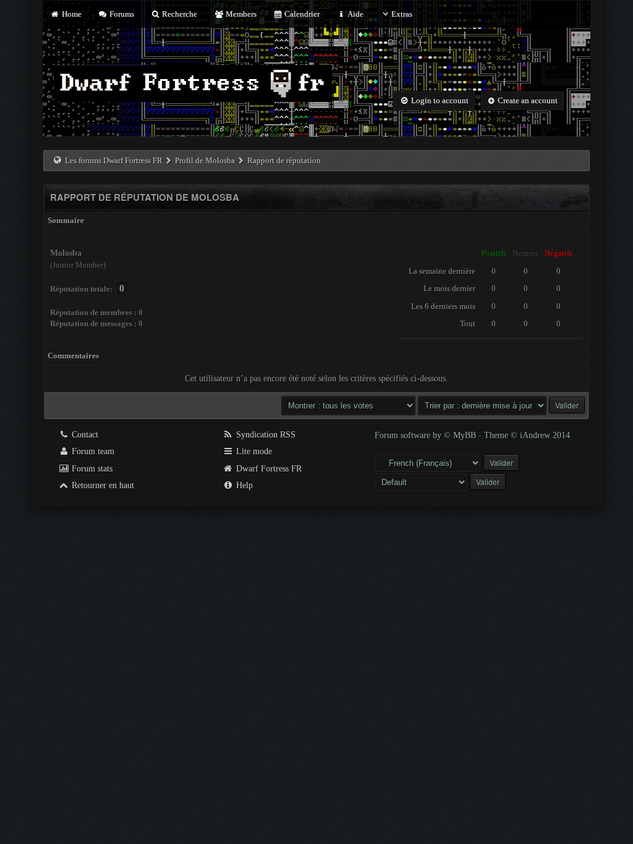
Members (240, 14)
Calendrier (301, 14)
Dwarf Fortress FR (268, 468)
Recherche (178, 14)
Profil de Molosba (205, 160)
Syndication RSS (264, 434)
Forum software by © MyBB (426, 435)
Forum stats (91, 468)
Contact (83, 434)
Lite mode (253, 451)
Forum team (91, 451)
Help (243, 485)
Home (70, 14)
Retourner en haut (101, 485)
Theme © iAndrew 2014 (527, 435)
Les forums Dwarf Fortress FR (114, 160)
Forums (121, 14)
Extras (401, 14)
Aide (354, 14)
